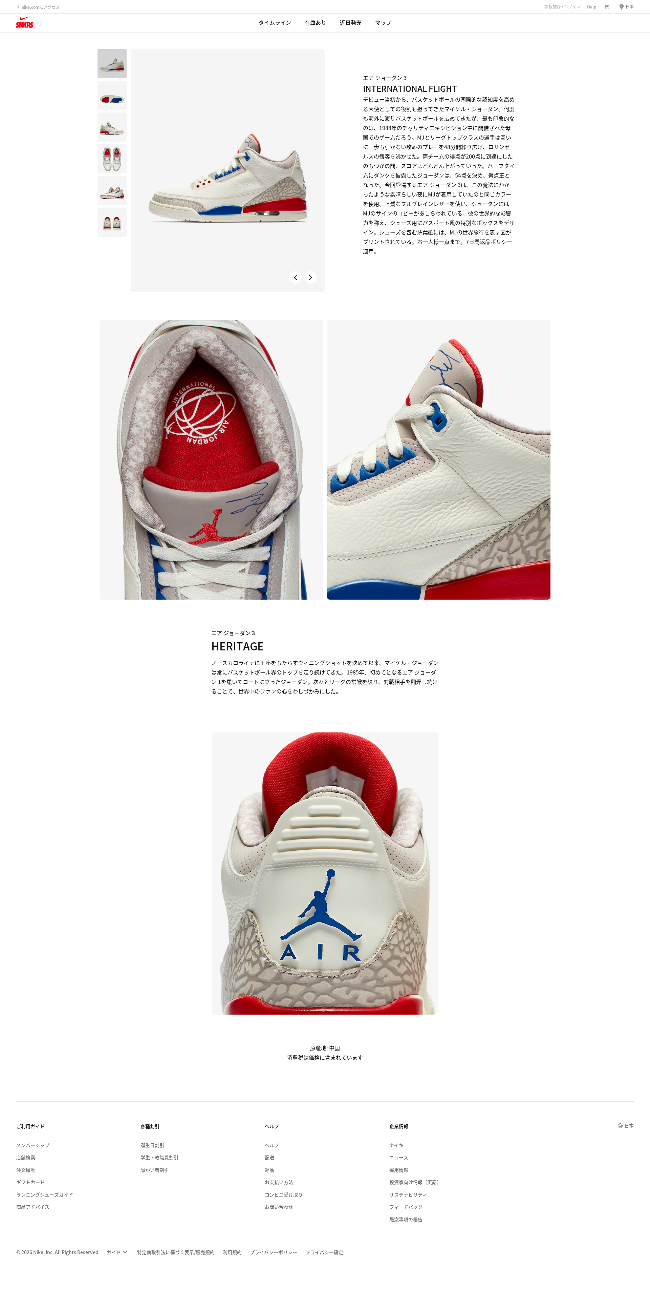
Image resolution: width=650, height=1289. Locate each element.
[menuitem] (118, 1252)
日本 (629, 1125)
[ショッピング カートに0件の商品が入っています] (606, 7)
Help (592, 6)
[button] (112, 95)
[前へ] (295, 277)
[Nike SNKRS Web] (24, 23)
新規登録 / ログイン (562, 6)
